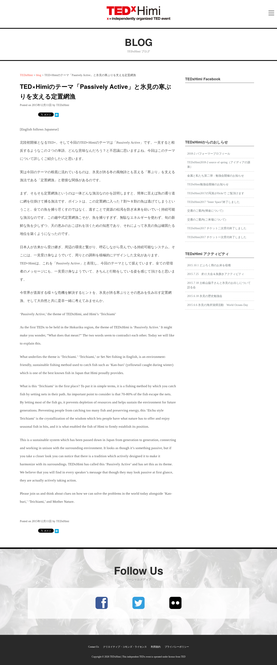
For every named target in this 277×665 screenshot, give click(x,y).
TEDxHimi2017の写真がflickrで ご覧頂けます (215, 193)
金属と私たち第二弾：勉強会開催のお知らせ (215, 175)
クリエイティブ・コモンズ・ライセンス (125, 646)
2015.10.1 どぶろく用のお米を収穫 (209, 265)
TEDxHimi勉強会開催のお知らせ (208, 184)
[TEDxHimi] (138, 13)
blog (38, 75)
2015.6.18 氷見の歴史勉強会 (204, 296)
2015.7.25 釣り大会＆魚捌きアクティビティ (215, 274)
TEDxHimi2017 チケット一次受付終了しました (216, 237)
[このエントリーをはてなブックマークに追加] (57, 114)
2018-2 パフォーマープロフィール (208, 153)
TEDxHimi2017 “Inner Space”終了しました (213, 202)
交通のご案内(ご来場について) (206, 219)
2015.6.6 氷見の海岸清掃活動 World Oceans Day (217, 305)
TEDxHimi (26, 75)
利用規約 (156, 646)
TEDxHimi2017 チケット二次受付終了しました (216, 228)
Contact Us (93, 646)
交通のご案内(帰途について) (205, 210)
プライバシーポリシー (177, 646)
